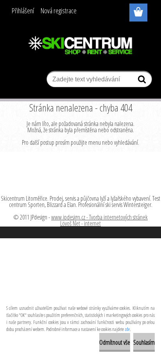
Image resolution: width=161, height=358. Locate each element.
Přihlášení (23, 10)
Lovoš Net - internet (80, 223)
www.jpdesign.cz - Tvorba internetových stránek (99, 217)
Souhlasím (144, 342)
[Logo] (80, 45)
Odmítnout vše (114, 342)
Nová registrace (59, 10)
